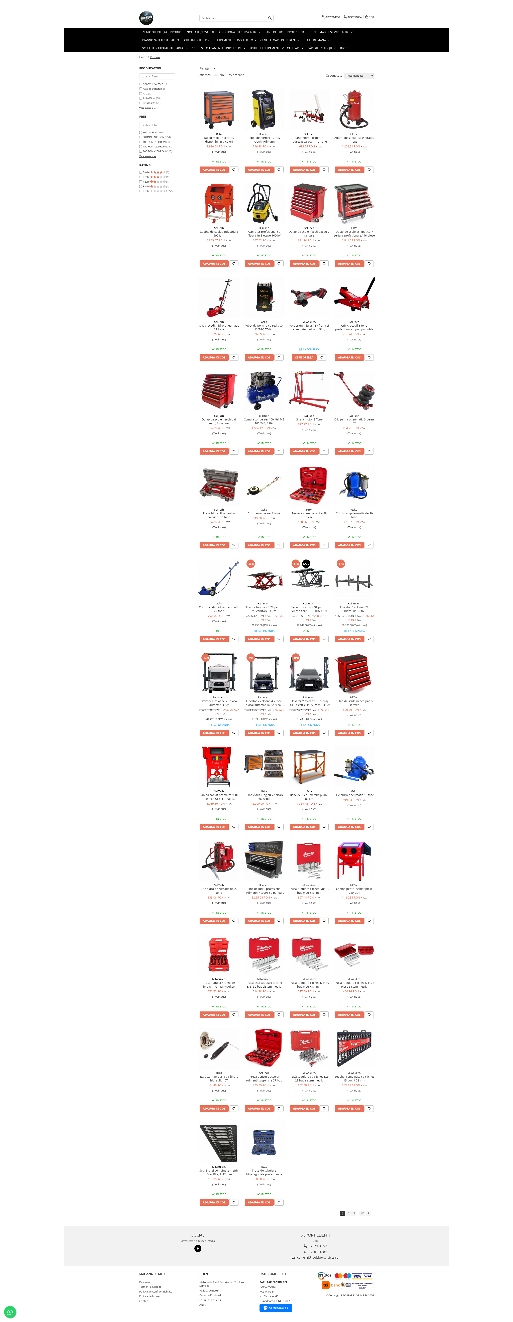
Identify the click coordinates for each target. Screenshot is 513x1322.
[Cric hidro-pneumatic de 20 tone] (354, 485)
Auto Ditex (149, 98)
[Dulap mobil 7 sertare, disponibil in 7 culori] (218, 109)
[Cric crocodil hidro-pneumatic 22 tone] (218, 297)
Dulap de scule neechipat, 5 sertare (354, 703)
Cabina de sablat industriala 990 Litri (219, 233)
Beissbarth (149, 103)
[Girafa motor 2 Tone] (309, 391)
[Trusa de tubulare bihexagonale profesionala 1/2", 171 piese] (264, 1142)
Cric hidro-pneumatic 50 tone (354, 795)
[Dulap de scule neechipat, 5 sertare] (354, 672)
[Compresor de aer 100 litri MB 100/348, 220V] (264, 391)
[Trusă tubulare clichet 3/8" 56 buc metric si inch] (309, 860)
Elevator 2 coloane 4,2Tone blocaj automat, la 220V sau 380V (264, 703)
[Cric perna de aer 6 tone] (264, 485)
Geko (264, 322)
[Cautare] (270, 18)
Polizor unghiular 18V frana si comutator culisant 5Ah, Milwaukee (309, 327)
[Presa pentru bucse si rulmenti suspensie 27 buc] (264, 1048)
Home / (144, 57)
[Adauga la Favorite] (233, 170)
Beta (219, 134)
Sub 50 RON (150, 132)
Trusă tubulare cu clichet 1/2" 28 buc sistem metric (309, 1078)
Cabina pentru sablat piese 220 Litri (354, 891)
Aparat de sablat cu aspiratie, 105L (354, 139)
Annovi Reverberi (153, 84)
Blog (343, 48)
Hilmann (264, 134)
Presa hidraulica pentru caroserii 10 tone (219, 515)
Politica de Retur (209, 1290)
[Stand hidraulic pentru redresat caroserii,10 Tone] (309, 109)
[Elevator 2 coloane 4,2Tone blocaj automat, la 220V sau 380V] (264, 672)
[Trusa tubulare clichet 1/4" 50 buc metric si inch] (309, 954)
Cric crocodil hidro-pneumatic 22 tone (219, 327)
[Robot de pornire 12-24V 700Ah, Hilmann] (264, 109)
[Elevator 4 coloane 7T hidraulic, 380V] (354, 579)
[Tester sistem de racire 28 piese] (309, 485)
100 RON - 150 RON (154, 142)
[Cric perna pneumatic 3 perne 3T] (354, 391)
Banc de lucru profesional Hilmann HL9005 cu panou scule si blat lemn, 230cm (264, 891)
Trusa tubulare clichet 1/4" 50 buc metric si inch (309, 984)
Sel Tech (309, 134)
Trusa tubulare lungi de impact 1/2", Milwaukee (219, 984)
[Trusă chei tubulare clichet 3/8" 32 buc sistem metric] (264, 954)
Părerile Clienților (322, 48)
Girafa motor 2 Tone (309, 419)
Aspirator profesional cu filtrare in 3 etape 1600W (264, 233)
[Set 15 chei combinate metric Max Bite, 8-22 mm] (218, 1142)
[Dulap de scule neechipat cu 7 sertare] (309, 203)
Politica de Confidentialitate (155, 1291)
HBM (354, 228)
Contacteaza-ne (278, 1307)
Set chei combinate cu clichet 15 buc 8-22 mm (354, 1078)
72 (362, 1213)
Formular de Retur (210, 1300)
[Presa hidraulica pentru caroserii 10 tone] (218, 485)
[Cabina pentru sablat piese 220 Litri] (354, 860)
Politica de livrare (149, 1296)
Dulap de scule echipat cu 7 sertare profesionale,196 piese (354, 233)
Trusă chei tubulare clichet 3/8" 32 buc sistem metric (264, 984)
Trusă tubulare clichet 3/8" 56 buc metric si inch (309, 891)
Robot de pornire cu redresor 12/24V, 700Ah (264, 327)
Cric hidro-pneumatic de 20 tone (354, 515)
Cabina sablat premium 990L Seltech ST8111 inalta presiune (219, 797)
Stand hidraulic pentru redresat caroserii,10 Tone (309, 139)
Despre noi (145, 1282)
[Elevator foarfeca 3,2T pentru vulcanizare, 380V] (264, 579)
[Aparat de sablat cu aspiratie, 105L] (354, 109)
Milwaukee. (309, 322)
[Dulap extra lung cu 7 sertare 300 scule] (264, 766)
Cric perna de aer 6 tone (264, 513)
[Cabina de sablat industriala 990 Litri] (218, 203)
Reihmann (264, 603)
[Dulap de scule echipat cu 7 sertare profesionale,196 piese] (354, 203)
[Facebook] (197, 1248)
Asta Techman (151, 88)
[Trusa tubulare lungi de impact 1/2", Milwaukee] (218, 954)
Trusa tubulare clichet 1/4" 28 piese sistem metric (354, 984)
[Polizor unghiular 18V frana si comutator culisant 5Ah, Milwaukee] (309, 297)
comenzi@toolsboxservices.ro (317, 1257)
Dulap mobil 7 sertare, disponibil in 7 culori (219, 139)
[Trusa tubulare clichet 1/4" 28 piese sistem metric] (354, 954)
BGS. (264, 1167)
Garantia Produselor (211, 1295)
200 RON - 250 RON (154, 151)
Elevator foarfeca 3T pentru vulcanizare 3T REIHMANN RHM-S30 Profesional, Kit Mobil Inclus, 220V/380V (309, 609)
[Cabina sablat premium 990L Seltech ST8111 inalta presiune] (218, 766)
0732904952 (317, 1246)
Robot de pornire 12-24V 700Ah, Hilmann (264, 139)
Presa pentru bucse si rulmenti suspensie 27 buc (264, 1078)
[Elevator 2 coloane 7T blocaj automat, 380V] (218, 672)
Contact (144, 1301)
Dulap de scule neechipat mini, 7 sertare (219, 421)
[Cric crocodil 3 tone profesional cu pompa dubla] (354, 297)
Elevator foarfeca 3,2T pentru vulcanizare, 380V (264, 609)
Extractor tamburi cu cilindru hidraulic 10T (219, 1078)
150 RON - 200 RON (154, 146)
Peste (146, 172)
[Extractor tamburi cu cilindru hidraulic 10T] (218, 1048)
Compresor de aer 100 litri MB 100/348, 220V (264, 421)
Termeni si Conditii (150, 1286)
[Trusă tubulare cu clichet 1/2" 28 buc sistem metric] (309, 1048)
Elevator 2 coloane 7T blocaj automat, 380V (219, 703)
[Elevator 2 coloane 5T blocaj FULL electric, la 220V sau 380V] (309, 672)
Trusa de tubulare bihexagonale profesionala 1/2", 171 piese (264, 1172)
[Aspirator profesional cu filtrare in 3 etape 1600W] (264, 203)
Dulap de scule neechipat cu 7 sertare (309, 233)
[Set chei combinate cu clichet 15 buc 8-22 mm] (354, 1048)
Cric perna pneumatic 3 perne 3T (354, 421)
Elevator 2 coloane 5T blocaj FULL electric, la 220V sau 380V (309, 703)
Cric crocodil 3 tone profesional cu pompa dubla (354, 327)
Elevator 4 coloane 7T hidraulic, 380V (354, 609)
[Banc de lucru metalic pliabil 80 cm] (309, 766)
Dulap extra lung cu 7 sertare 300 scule (264, 797)
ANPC (202, 1305)
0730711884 (317, 1252)
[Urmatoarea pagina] (368, 1213)
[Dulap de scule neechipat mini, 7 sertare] (218, 391)
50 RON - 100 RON (153, 137)
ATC (145, 93)
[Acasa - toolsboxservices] (159, 18)
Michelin (264, 415)
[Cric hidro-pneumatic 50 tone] (354, 766)
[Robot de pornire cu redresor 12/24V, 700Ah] (264, 297)
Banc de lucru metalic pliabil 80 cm (309, 797)
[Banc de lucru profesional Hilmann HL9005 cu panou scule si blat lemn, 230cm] (264, 860)
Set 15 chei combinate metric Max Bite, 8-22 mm (218, 1172)
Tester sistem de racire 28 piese (309, 515)
